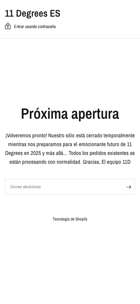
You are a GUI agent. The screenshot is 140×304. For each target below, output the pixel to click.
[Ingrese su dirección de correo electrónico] (128, 187)
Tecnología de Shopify (70, 219)
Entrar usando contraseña (35, 26)
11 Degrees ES (32, 13)
